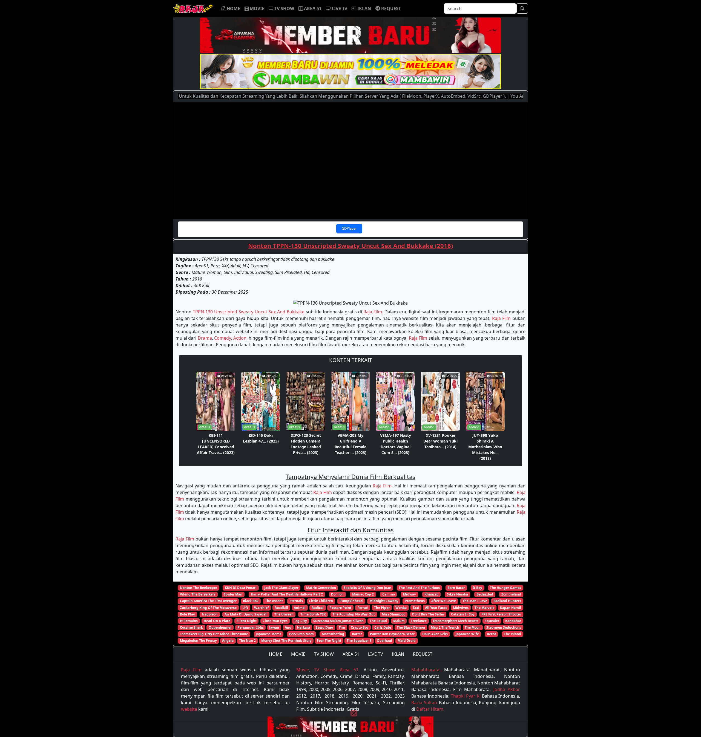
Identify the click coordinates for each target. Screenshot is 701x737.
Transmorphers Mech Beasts (455, 620)
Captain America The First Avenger (208, 601)
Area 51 (349, 670)
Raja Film (372, 312)
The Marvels (484, 607)
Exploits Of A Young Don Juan (367, 587)
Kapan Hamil (510, 607)
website (189, 709)
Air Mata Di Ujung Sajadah (246, 614)
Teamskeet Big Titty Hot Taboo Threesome (214, 634)
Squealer (492, 620)
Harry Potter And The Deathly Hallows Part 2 (287, 594)
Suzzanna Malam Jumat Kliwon (338, 620)
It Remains (189, 620)
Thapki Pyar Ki (466, 696)
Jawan (274, 627)
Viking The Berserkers (198, 594)
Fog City (300, 620)
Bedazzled (484, 594)
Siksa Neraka (457, 594)
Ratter (357, 634)
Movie (302, 670)
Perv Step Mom (301, 634)
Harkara (303, 627)
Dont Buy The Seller (428, 614)
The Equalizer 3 (359, 640)
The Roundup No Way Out (353, 614)
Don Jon (337, 594)
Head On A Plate (217, 620)
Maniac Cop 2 (363, 594)
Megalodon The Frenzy (198, 640)
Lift (245, 607)
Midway (409, 594)
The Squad (378, 620)
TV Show (324, 670)
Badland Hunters (507, 601)
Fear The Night (329, 640)
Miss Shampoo (393, 614)
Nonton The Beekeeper (198, 587)
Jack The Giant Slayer (281, 587)
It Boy (477, 587)
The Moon (473, 627)
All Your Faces (436, 607)
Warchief (261, 607)
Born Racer (456, 587)
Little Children (321, 601)
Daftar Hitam (429, 709)
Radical (318, 607)
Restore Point (340, 607)
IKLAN (398, 654)
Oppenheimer (220, 627)
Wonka (401, 607)
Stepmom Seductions (503, 627)
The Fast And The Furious (419, 587)
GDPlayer (349, 228)
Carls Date (382, 627)
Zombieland (511, 594)
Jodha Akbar (506, 689)
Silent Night (247, 620)
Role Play (187, 614)
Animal (300, 607)
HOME (275, 654)
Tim (342, 627)
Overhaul (384, 640)
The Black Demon (411, 627)
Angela (228, 640)
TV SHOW (324, 654)
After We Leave (443, 601)
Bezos (491, 634)
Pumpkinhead (351, 601)
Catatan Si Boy (463, 614)
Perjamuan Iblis (250, 627)
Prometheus (415, 601)
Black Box (250, 601)
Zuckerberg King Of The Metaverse (208, 607)
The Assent (274, 601)
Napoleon (210, 614)
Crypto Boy (360, 627)
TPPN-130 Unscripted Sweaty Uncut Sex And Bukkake (248, 312)
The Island (512, 634)
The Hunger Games (505, 587)
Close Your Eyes (275, 620)
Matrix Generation (321, 587)
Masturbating (333, 634)
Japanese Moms (268, 634)
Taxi (416, 607)
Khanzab (431, 594)
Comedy (222, 338)
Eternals (296, 601)
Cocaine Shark (191, 627)
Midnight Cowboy (383, 601)
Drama (205, 338)
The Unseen (284, 614)
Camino (388, 594)
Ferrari (362, 607)
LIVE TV (375, 654)
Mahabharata (425, 670)
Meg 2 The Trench (445, 627)
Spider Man (233, 594)
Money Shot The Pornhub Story (286, 640)
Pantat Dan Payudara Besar (392, 634)
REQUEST (422, 654)
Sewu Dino (324, 627)
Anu (288, 627)
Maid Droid (407, 640)
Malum (399, 620)
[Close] (353, 713)
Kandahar (513, 620)
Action (239, 338)
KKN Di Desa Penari (241, 587)
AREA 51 (351, 654)
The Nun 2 (247, 640)
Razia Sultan (424, 703)
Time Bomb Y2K (313, 614)
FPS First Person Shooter (501, 614)
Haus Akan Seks (435, 634)
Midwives (461, 607)
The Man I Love (474, 601)
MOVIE (298, 654)
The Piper (382, 607)
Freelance (419, 620)
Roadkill (281, 607)
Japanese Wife (467, 634)
